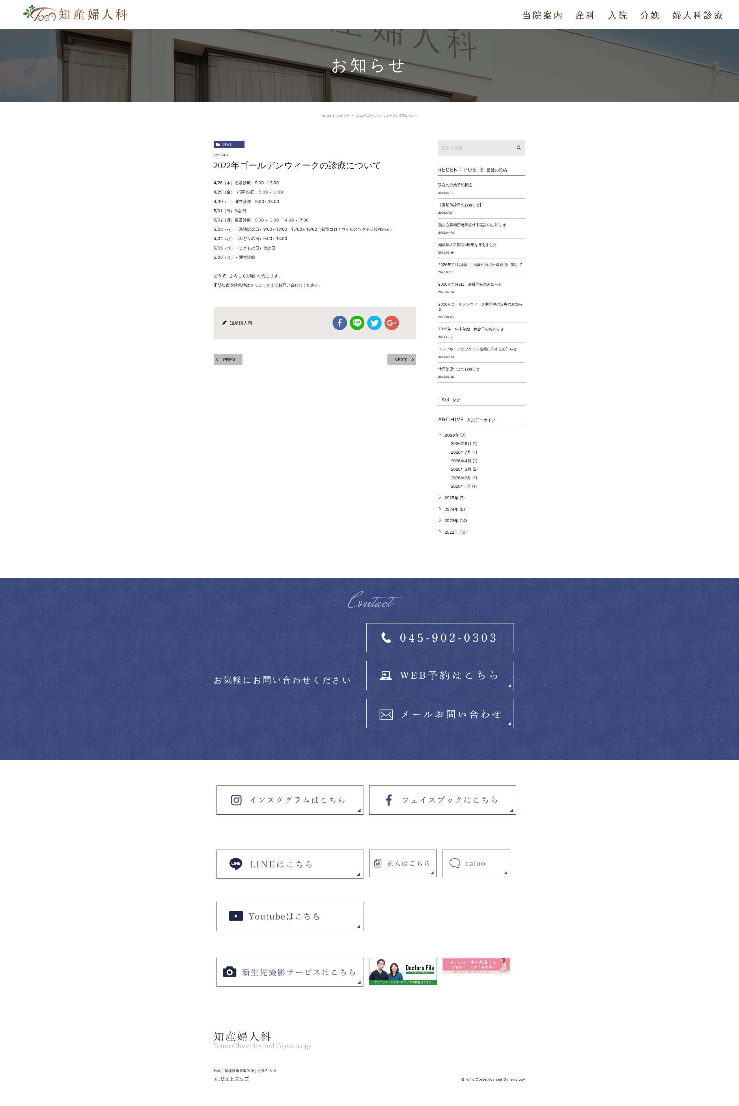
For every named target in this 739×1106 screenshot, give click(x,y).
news (227, 144)
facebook (340, 323)
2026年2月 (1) (464, 477)
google (392, 323)
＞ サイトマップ (231, 1078)
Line (357, 323)
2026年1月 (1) (464, 486)
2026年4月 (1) (464, 460)
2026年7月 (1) (464, 452)
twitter (374, 323)
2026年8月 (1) (464, 443)
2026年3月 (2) (464, 469)
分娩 (650, 15)
